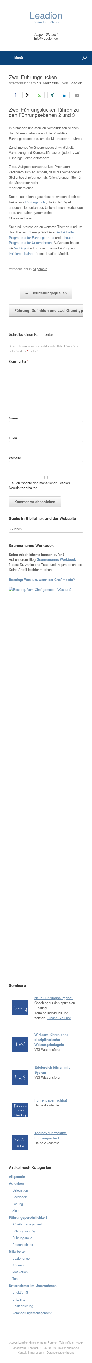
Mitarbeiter (17, 1251)
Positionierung (22, 1305)
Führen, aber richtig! (50, 1100)
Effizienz (18, 1299)
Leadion (75, 82)
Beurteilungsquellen (46, 292)
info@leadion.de (46, 38)
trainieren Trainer (21, 253)
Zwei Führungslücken (33, 77)
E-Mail (13, 437)
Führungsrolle (22, 1237)
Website (15, 457)
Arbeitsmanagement (27, 1224)
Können (18, 1264)
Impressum (37, 1352)
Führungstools (35, 202)
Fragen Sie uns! (59, 1017)
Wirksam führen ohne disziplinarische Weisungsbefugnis (51, 1039)
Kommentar (18, 361)
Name (13, 418)
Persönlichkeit (22, 1244)
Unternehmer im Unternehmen (33, 1285)
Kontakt (22, 1352)
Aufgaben (16, 1183)
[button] (15, 95)
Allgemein (40, 268)
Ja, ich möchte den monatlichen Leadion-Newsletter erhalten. (40, 485)
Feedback (19, 1196)
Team (16, 1278)
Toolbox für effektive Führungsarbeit (50, 1135)
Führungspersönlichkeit (28, 1217)
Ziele (15, 1210)
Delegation (20, 1190)
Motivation (20, 1271)
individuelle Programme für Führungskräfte (41, 235)
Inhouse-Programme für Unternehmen (41, 240)
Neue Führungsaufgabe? (53, 997)
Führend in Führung (46, 17)
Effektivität (20, 1292)
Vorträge (20, 248)
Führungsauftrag (24, 1231)
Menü (18, 57)
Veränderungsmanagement (32, 1312)
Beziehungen (21, 1258)
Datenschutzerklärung (60, 1352)
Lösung (17, 1203)
